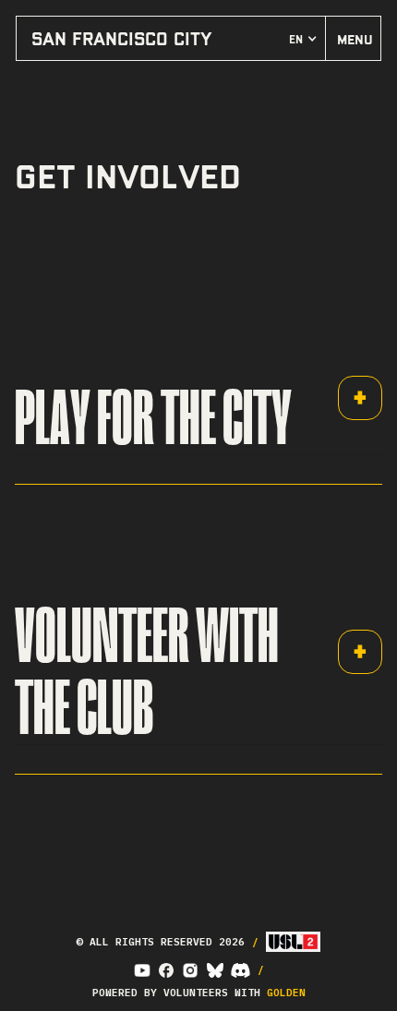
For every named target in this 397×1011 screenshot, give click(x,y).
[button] (303, 39)
